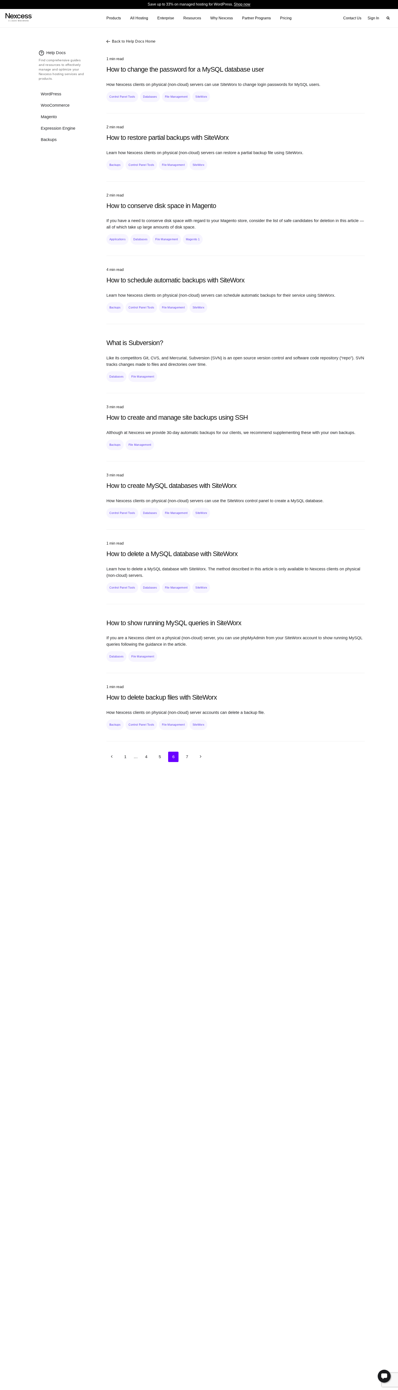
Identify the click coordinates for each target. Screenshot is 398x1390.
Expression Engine (58, 128)
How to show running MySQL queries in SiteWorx (173, 623)
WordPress (51, 94)
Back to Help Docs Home (134, 41)
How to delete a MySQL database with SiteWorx (172, 553)
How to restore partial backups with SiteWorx (167, 137)
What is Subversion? (134, 342)
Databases (150, 96)
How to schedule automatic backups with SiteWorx (175, 280)
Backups (49, 139)
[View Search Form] (388, 18)
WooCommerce (55, 105)
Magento (49, 116)
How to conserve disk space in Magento (161, 205)
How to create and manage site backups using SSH (177, 417)
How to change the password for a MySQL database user (185, 69)
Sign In (373, 18)
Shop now (242, 4)
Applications (117, 239)
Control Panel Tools (122, 96)
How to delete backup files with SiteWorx (161, 697)
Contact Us (352, 18)
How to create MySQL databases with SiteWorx (171, 485)
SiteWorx (201, 96)
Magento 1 (193, 239)
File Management (176, 96)
